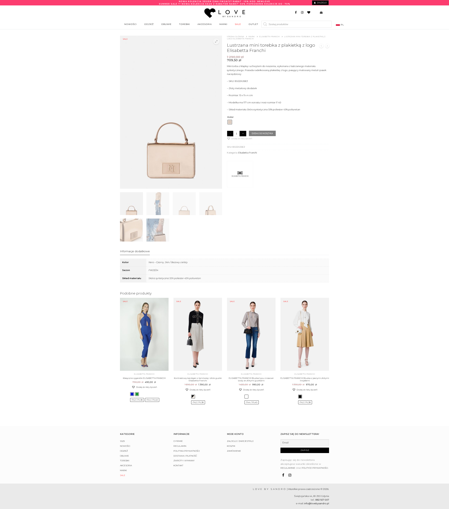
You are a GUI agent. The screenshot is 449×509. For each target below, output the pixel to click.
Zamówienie (234, 451)
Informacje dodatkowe (135, 251)
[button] (216, 41)
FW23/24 (153, 270)
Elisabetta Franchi (269, 36)
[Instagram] (302, 12)
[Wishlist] (308, 12)
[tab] (135, 251)
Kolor (230, 117)
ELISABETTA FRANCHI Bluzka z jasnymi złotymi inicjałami (304, 379)
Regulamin (179, 446)
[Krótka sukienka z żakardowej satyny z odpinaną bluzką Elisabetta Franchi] (327, 46)
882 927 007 (322, 499)
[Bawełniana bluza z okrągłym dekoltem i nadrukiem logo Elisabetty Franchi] (321, 46)
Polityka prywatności (186, 451)
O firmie (178, 441)
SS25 (122, 441)
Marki (252, 36)
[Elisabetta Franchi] (240, 175)
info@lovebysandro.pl (316, 503)
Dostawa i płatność (185, 455)
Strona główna (235, 36)
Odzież (124, 451)
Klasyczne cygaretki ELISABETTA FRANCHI (144, 378)
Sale (122, 475)
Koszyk (231, 446)
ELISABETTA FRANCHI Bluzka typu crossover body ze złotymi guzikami (251, 379)
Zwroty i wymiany (184, 460)
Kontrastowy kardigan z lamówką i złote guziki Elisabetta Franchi (198, 379)
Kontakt (178, 465)
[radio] (230, 122)
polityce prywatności (315, 468)
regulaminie (287, 468)
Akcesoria (126, 465)
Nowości (125, 446)
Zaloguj (321, 2)
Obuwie (124, 455)
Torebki (124, 460)
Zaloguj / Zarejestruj (240, 441)
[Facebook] (296, 12)
